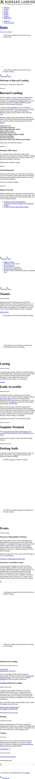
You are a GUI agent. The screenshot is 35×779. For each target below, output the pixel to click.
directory (13, 307)
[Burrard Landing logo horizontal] (17, 4)
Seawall (14, 402)
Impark (2, 122)
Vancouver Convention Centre (19, 101)
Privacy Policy (17, 772)
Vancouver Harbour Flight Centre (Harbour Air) (17, 431)
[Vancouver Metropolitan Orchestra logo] (12, 559)
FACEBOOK (4, 749)
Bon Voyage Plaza (5, 398)
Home (4, 27)
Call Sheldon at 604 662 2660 (9, 709)
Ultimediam (27, 772)
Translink (3, 679)
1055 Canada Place (12, 107)
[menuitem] (19, 8)
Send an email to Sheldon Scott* (9, 707)
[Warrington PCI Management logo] (17, 765)
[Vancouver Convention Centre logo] (15, 582)
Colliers (4, 704)
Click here (16, 455)
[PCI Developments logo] (8, 756)
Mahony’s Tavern (9, 262)
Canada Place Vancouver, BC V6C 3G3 (7, 670)
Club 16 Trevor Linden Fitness (13, 269)
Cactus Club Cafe (9, 265)
